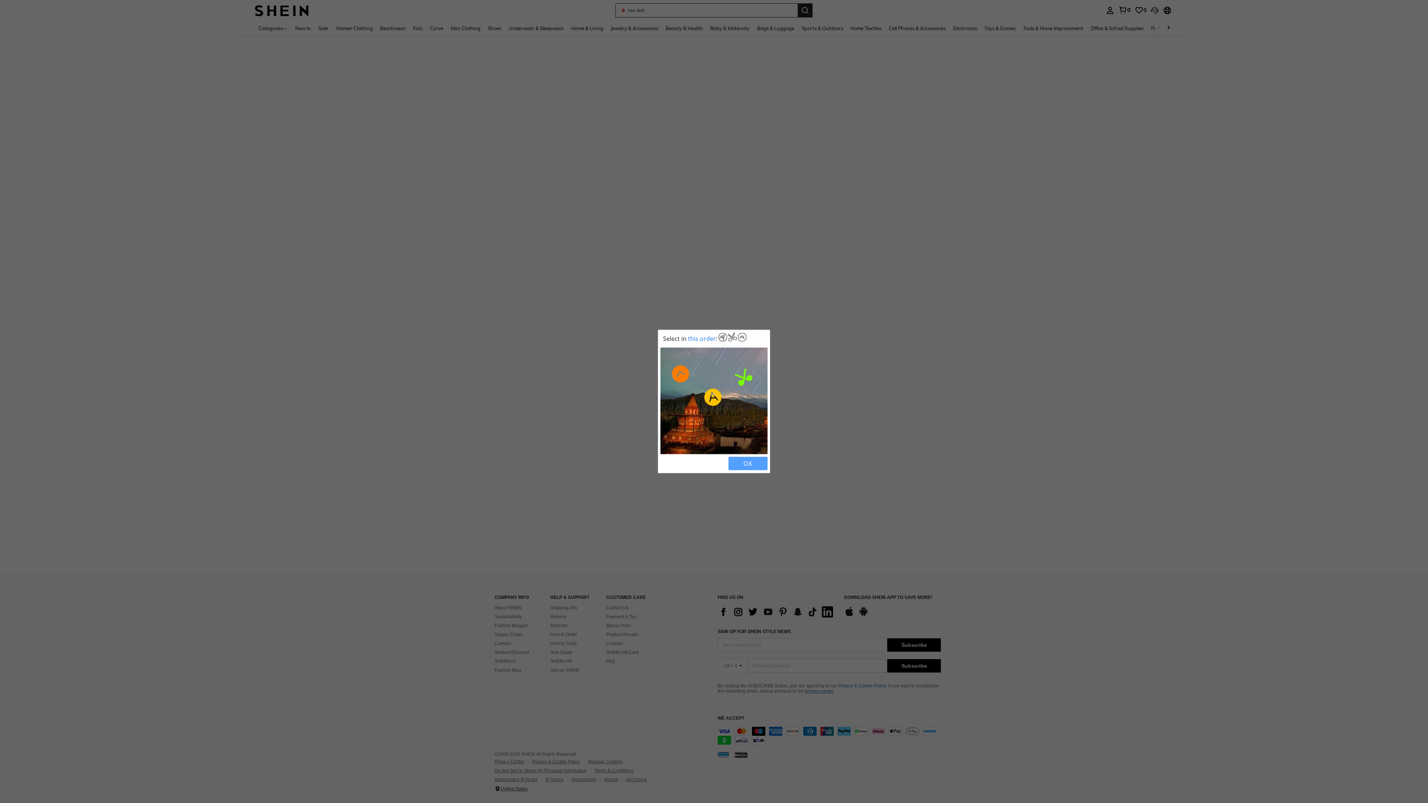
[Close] (666, 463)
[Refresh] (679, 463)
